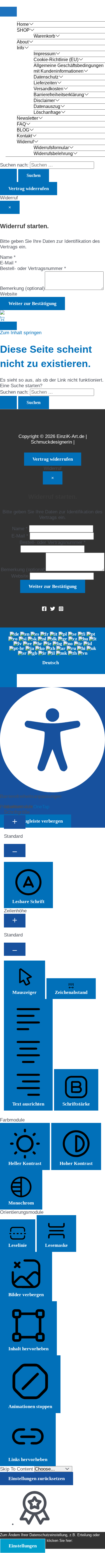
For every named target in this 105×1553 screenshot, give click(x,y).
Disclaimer (44, 100)
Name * (8, 257)
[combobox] (52, 650)
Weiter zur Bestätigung (32, 303)
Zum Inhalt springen (20, 332)
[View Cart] (2, 318)
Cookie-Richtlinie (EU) (56, 59)
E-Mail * (8, 263)
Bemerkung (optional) (22, 288)
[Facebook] (44, 609)
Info (20, 47)
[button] (8, 680)
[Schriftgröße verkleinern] (14, 850)
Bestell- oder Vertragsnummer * (33, 268)
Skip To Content (17, 1469)
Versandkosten (48, 88)
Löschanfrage (47, 112)
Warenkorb (44, 36)
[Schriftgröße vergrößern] (14, 822)
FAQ (21, 124)
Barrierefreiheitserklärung (59, 94)
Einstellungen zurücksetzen (36, 1478)
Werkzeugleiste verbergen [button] (35, 821)
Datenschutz (46, 77)
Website (8, 294)
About (23, 42)
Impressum (44, 53)
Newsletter (27, 118)
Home (23, 24)
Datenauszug (47, 106)
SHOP (23, 30)
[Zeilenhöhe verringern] (14, 949)
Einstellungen (23, 1546)
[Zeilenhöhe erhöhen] (14, 920)
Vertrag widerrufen (28, 188)
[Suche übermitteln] (8, 175)
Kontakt (24, 135)
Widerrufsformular (51, 147)
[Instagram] (61, 609)
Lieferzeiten (45, 82)
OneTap (41, 806)
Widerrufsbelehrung (53, 153)
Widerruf (25, 141)
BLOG (23, 130)
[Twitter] (52, 609)
